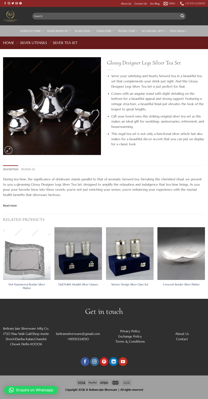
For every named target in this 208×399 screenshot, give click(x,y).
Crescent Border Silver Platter (181, 284)
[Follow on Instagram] (9, 3)
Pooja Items (104, 30)
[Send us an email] (16, 3)
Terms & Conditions (130, 341)
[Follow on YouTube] (123, 361)
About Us (126, 3)
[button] (31, 390)
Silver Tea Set (65, 42)
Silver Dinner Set (57, 30)
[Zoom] (8, 150)
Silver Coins (82, 30)
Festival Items (126, 30)
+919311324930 (78, 339)
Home (8, 42)
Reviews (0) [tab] (28, 169)
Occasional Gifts (153, 30)
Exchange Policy (130, 336)
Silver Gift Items (30, 30)
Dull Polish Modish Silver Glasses (78, 284)
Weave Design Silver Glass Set (129, 284)
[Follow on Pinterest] (20, 3)
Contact (182, 339)
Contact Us (140, 3)
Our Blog (155, 3)
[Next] (205, 263)
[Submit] (182, 16)
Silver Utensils (33, 42)
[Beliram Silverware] (13, 16)
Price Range (177, 30)
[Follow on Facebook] (5, 3)
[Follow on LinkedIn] (113, 361)
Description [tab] (10, 169)
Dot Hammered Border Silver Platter (27, 286)
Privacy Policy (130, 331)
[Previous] (3, 263)
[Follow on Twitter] (13, 3)
